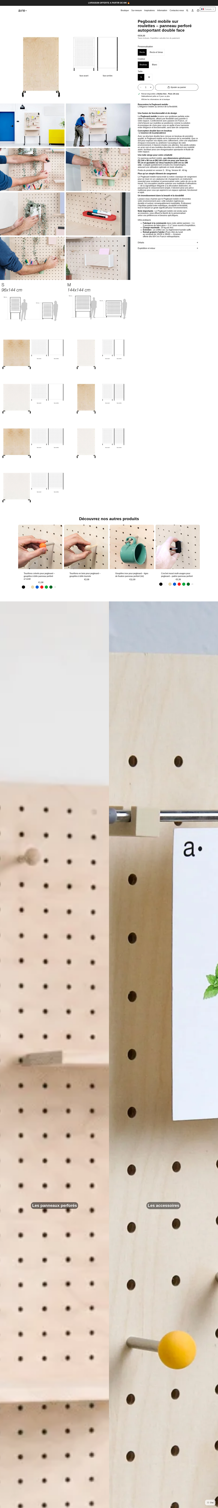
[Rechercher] (187, 10)
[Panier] (198, 10)
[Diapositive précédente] (22, 547)
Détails (141, 242)
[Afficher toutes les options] (55, 587)
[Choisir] (58, 565)
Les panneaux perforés (54, 1205)
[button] (207, 9)
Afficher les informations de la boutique (155, 99)
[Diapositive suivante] (58, 547)
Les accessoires (163, 1205)
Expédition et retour (146, 248)
